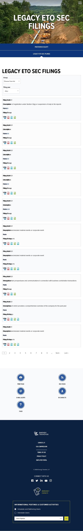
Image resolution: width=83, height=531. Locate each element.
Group (5, 78)
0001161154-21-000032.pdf (8, 319)
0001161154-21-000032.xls (14, 319)
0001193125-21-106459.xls (14, 218)
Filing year (6, 87)
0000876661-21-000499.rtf (11, 193)
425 (4, 285)
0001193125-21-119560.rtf (11, 117)
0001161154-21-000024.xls (14, 344)
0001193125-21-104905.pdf (8, 243)
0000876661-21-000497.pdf (8, 142)
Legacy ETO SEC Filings (41, 54)
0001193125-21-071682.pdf (8, 294)
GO (66, 518)
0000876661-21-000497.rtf (11, 142)
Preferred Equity (41, 47)
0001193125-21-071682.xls (14, 294)
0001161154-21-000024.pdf (8, 344)
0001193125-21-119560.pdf (8, 117)
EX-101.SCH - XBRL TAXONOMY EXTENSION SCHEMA (18, 243)
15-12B (5, 108)
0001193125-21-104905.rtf (11, 243)
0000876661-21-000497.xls (14, 142)
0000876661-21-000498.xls (14, 167)
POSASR (6, 209)
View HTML (5, 117)
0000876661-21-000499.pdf (8, 193)
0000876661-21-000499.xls (14, 193)
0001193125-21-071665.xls (14, 268)
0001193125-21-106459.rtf (11, 218)
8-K (4, 234)
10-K (5, 310)
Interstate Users (23, 512)
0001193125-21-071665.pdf (8, 268)
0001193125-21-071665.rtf (11, 268)
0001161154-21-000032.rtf (11, 319)
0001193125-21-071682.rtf (11, 294)
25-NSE (6, 133)
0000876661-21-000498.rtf (11, 167)
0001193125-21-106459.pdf (8, 218)
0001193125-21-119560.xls (14, 117)
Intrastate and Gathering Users (29, 509)
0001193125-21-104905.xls (14, 243)
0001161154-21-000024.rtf (11, 344)
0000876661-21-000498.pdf (8, 167)
